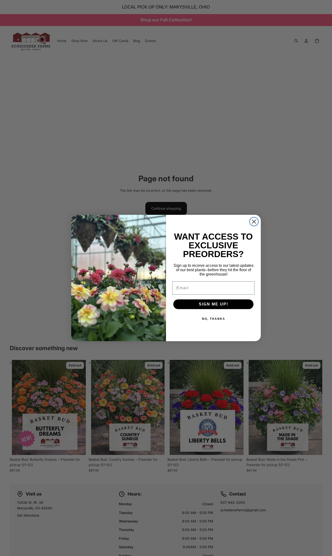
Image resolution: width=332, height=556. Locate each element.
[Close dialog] (254, 221)
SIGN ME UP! (213, 304)
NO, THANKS (213, 319)
